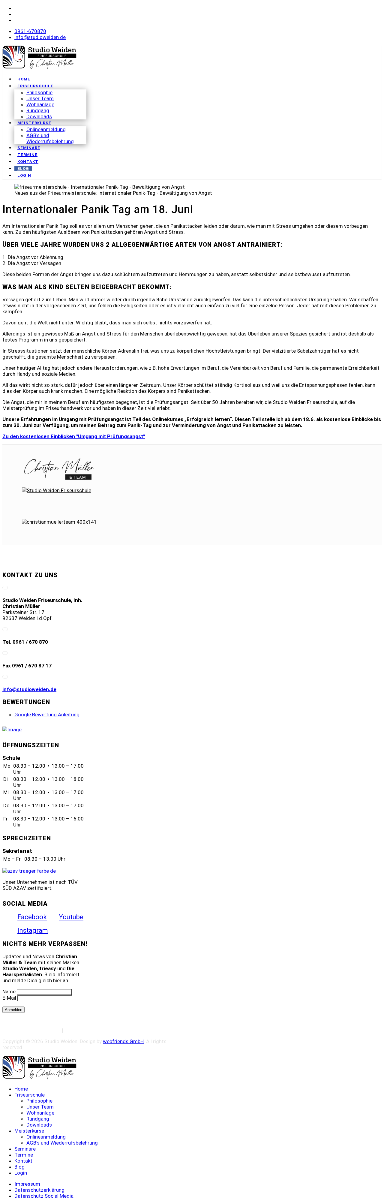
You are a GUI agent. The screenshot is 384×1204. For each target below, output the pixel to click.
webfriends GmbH (123, 1041)
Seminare (28, 148)
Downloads (39, 116)
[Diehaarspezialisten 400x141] (59, 500)
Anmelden (13, 1009)
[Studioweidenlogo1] (39, 68)
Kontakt (27, 161)
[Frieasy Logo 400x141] (59, 532)
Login (24, 175)
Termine (27, 154)
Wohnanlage (40, 104)
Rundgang (37, 110)
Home (23, 79)
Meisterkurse (34, 123)
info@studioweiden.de (40, 37)
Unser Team (40, 98)
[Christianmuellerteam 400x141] (59, 469)
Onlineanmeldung (46, 129)
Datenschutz (46, 1030)
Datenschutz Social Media (94, 1030)
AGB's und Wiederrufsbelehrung (50, 138)
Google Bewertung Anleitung (47, 715)
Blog (23, 168)
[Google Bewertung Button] (12, 730)
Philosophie (39, 92)
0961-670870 (30, 31)
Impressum (15, 1030)
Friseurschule (35, 86)
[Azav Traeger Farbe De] (29, 871)
